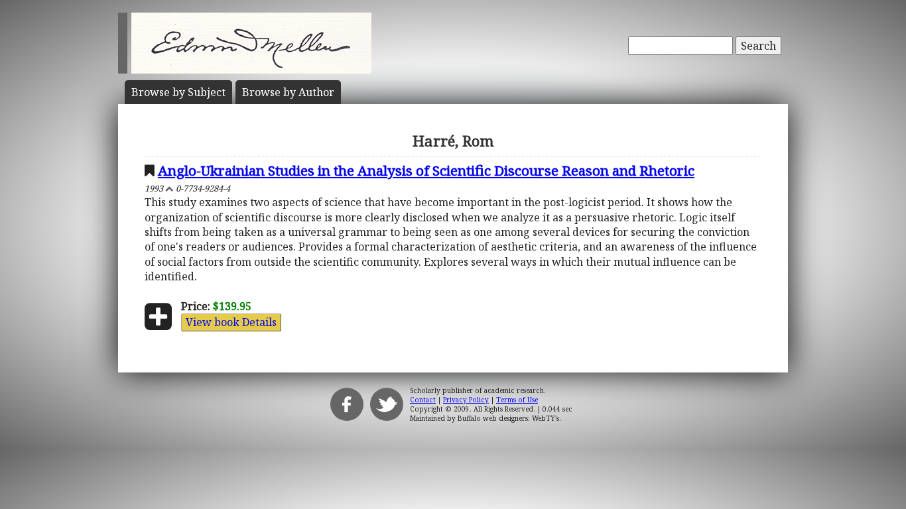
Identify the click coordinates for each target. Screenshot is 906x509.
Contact (423, 399)
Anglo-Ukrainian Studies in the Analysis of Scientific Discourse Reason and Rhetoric (426, 170)
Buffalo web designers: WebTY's (508, 418)
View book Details (231, 322)
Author (288, 92)
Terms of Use (517, 399)
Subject (178, 92)
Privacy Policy (466, 399)
